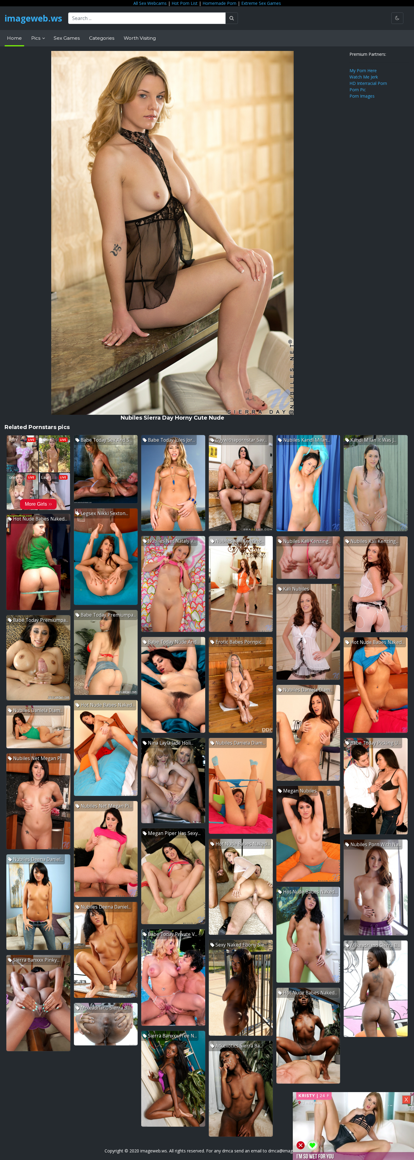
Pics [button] (36, 38)
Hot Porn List (185, 3)
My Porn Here (363, 70)
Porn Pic (357, 89)
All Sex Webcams (150, 3)
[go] (231, 18)
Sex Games (67, 38)
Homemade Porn (219, 3)
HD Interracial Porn (368, 83)
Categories (101, 38)
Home (14, 38)
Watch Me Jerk (363, 77)
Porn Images (362, 96)
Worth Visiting (140, 38)
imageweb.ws (33, 18)
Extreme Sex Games (261, 3)
